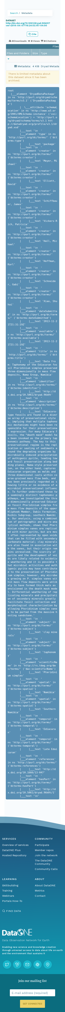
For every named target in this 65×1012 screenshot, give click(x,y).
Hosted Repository (14, 855)
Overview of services (15, 845)
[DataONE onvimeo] (17, 964)
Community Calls (46, 869)
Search (14, 13)
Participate (42, 845)
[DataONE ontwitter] (7, 964)
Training (7, 890)
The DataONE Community (43, 862)
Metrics (39, 890)
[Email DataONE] (27, 964)
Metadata (27, 13)
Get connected (32, 1003)
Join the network (46, 855)
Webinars (8, 895)
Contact (40, 895)
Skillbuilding (10, 885)
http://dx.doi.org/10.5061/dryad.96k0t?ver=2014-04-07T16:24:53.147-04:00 (28, 24)
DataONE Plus (11, 850)
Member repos (44, 850)
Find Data (13, 911)
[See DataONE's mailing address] (48, 964)
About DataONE (45, 885)
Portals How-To (12, 901)
